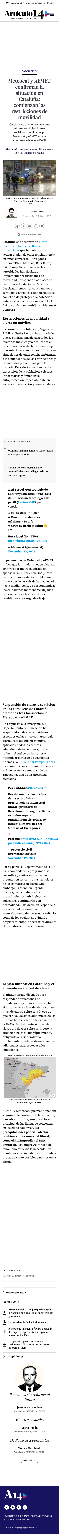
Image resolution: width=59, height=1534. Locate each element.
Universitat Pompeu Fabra (37, 762)
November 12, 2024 (21, 551)
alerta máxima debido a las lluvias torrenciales (25, 246)
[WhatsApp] (36, 226)
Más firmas (27, 1460)
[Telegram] (42, 226)
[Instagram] (12, 1507)
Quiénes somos (11, 1516)
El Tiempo (28, 1276)
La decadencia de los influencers (27, 1322)
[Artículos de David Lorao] (11, 213)
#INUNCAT (35, 788)
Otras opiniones (13, 1356)
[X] (23, 226)
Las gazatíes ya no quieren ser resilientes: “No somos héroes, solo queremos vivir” (28, 1344)
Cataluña (8, 1276)
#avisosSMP (26, 502)
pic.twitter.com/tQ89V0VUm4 (29, 843)
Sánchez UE (16, 3)
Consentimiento (21, 1519)
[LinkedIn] (29, 226)
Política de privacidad (41, 1516)
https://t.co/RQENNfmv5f (40, 839)
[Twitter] (6, 1507)
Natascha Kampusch (35, 3)
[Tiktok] (25, 1507)
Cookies (8, 1519)
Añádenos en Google (31, 234)
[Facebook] (17, 226)
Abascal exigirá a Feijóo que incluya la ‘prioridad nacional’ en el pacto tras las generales (30, 1313)
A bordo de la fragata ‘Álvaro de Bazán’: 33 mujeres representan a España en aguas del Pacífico (31, 1332)
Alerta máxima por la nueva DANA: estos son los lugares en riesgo (29, 151)
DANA (18, 1276)
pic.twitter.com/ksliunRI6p (27, 541)
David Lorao (37, 211)
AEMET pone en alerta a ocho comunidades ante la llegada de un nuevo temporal (28, 471)
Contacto (24, 1516)
